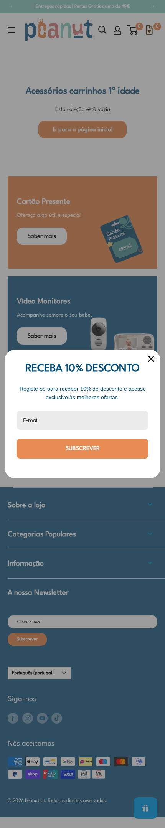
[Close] (151, 359)
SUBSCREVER (83, 449)
